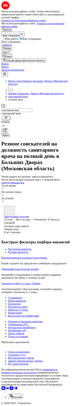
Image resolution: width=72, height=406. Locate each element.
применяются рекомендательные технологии (29, 371)
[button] (5, 63)
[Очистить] (6, 117)
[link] (7, 56)
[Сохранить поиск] (4, 131)
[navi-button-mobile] (4, 74)
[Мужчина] (9, 210)
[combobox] (16, 110)
